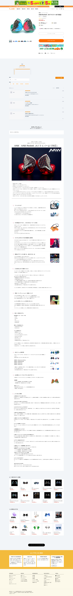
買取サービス (52, 6)
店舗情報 (33, 578)
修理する (28, 8)
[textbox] (19, 79)
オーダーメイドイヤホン (45, 12)
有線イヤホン (11, 576)
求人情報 (33, 576)
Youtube (62, 6)
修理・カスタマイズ (23, 576)
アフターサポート (23, 578)
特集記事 (36, 8)
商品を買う (18, 8)
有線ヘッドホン (11, 579)
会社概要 (33, 575)
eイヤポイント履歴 (35, 579)
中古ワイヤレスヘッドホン (12, 583)
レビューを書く (60, 78)
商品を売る (23, 8)
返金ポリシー (46, 583)
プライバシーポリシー (47, 579)
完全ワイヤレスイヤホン (12, 575)
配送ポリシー (46, 585)
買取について (22, 575)
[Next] (36, 26)
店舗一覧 (32, 8)
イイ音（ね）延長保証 (24, 579)
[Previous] (10, 26)
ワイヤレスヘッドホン (12, 578)
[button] (42, 18)
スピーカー (10, 582)
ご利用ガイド (54, 565)
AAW (40, 12)
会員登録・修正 (34, 582)
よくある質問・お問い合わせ (48, 576)
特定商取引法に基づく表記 (47, 582)
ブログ (57, 6)
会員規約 (45, 578)
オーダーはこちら (51, 40)
